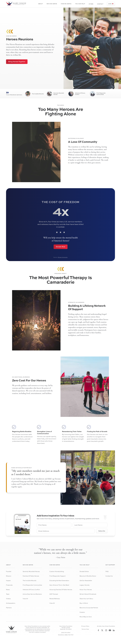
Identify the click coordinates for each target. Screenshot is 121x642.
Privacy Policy (85, 626)
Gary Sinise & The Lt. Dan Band (59, 585)
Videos (8, 598)
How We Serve (66, 4)
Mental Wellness (54, 598)
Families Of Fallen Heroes (31, 576)
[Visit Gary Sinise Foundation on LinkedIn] (114, 630)
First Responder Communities (101, 93)
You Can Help (80, 4)
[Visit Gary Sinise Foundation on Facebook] (98, 630)
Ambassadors (10, 603)
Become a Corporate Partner (89, 608)
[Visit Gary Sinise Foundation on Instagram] (106, 630)
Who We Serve (52, 4)
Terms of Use (85, 629)
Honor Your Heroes (86, 589)
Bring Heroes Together (16, 62)
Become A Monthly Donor (88, 576)
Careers (82, 612)
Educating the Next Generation (59, 580)
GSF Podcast (53, 594)
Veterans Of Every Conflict (80, 93)
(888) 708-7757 (68, 635)
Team (7, 594)
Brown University (63, 257)
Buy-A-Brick (84, 603)
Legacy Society (85, 585)
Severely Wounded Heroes (58, 93)
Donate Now (60, 247)
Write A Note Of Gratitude (88, 594)
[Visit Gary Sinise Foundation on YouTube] (110, 630)
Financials (9, 585)
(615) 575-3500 (65, 632)
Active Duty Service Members (32, 594)
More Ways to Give (86, 617)
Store (91, 4)
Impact (8, 580)
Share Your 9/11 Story (86, 598)
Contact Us (109, 576)
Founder (8, 571)
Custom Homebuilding (56, 571)
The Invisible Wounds (38, 94)
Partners (9, 608)
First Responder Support (57, 576)
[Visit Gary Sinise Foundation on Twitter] (102, 630)
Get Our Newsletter (86, 580)
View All (25, 598)
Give (110, 4)
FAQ (106, 571)
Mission (8, 576)
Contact (100, 4)
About (40, 4)
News (8, 589)
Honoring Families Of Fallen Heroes (60, 589)
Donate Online (84, 571)
